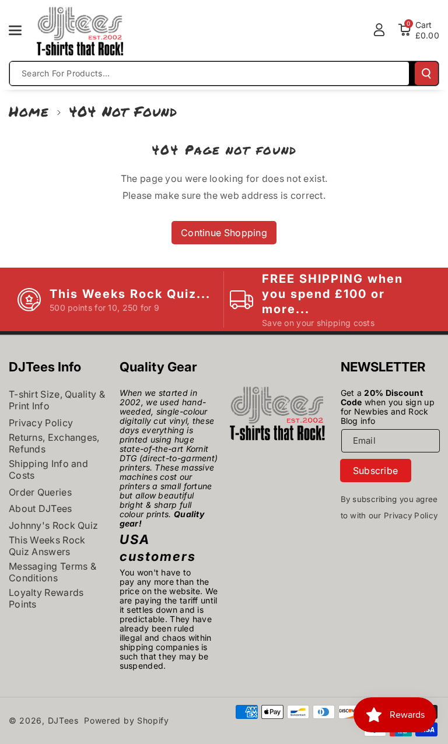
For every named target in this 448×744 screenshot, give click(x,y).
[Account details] (379, 30)
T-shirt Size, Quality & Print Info (57, 400)
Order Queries (40, 492)
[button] (21, 30)
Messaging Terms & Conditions (52, 572)
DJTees (63, 720)
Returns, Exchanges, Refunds (54, 443)
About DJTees (40, 508)
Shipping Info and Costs (48, 469)
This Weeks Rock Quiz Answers (47, 545)
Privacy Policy (41, 423)
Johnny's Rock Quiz (53, 525)
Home (29, 111)
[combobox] (209, 73)
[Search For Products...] (426, 73)
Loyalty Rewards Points (46, 598)
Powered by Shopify (126, 720)
